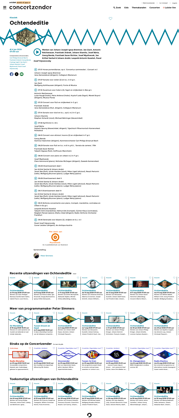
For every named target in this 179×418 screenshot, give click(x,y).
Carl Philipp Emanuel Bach (18, 58)
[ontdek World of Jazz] (24, 2)
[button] (37, 52)
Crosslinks (37, 348)
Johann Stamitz (15, 64)
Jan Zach (23, 62)
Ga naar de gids (58, 344)
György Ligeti (14, 62)
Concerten (154, 8)
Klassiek (13, 17)
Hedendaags (14, 348)
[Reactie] (21, 74)
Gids (126, 8)
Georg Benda (26, 60)
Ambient (44, 348)
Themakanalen (139, 8)
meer (74, 274)
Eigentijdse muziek (72, 348)
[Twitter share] (16, 74)
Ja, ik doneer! (163, 3)
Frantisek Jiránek (15, 60)
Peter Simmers (47, 256)
